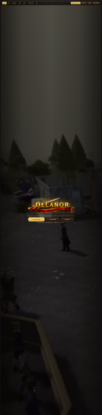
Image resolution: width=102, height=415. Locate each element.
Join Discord (52, 219)
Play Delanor (36, 219)
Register (67, 219)
